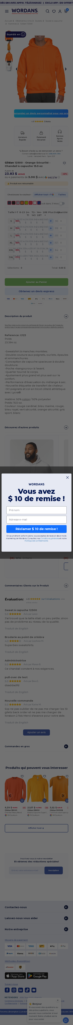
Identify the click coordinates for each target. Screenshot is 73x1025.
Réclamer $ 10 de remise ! (36, 529)
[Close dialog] (67, 477)
